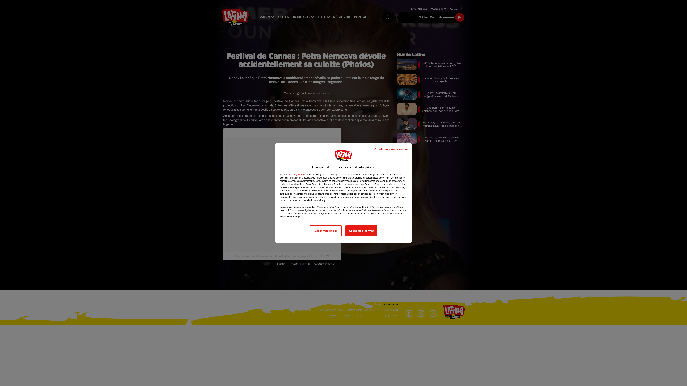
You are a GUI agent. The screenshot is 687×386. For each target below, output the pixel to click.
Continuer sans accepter (391, 149)
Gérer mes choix (326, 231)
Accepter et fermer (361, 231)
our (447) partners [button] (297, 174)
